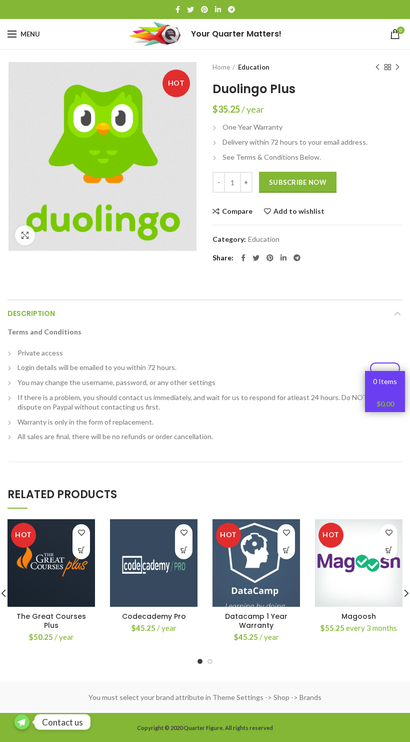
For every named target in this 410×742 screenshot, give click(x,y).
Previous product (377, 67)
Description (31, 313)
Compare (237, 211)
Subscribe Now (297, 182)
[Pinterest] (205, 9)
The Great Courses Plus (51, 621)
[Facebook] (178, 9)
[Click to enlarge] (25, 235)
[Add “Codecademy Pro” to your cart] (183, 550)
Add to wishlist (299, 211)
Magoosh (359, 616)
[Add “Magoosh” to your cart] (389, 550)
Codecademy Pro (154, 616)
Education (254, 67)
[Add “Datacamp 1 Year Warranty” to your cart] (286, 550)
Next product (397, 67)
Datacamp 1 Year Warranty (256, 621)
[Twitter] (191, 9)
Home (221, 67)
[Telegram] (231, 9)
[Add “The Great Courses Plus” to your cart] (81, 550)
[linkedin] (218, 9)
